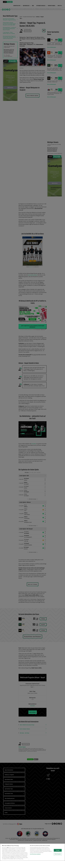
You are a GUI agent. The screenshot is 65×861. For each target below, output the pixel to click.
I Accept (57, 850)
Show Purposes (58, 854)
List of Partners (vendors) (35, 854)
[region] (32, 852)
